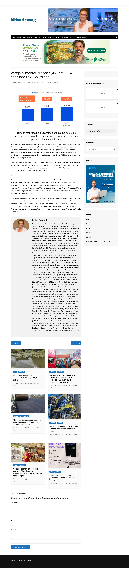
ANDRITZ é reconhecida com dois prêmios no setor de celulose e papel (63, 428)
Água (15, 371)
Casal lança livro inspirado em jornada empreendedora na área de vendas (64, 477)
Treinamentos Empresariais (51, 37)
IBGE (88, 219)
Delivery (16, 465)
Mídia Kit (65, 37)
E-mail (13, 529)
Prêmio (60, 422)
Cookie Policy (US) (83, 37)
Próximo (75, 343)
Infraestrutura (17, 416)
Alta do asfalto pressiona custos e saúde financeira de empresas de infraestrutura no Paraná (27, 422)
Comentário (15, 502)
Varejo (56, 82)
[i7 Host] (100, 184)
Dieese (88, 237)
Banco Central (91, 224)
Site (12, 538)
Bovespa (89, 233)
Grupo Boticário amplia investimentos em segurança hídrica (25, 377)
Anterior (16, 343)
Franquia (52, 371)
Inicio (13, 37)
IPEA (88, 228)
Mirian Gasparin (17, 82)
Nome (13, 521)
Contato (72, 37)
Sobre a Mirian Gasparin (25, 37)
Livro (51, 471)
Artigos (37, 37)
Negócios (50, 82)
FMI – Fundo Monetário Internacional (98, 241)
